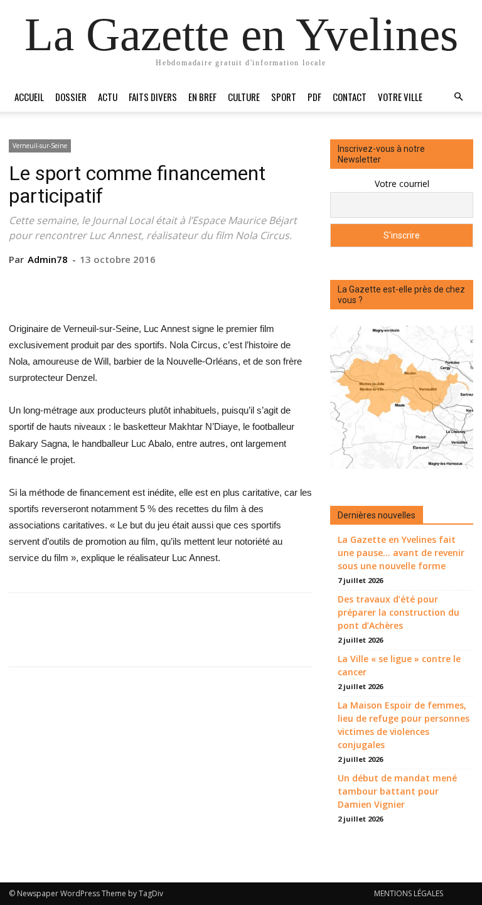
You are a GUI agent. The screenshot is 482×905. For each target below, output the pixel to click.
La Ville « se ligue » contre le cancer (399, 665)
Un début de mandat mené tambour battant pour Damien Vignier (397, 791)
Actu (107, 97)
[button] (458, 97)
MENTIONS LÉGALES (408, 893)
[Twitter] (131, 284)
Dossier (71, 97)
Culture (244, 97)
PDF (314, 97)
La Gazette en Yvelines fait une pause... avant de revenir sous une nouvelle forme (401, 552)
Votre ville (400, 97)
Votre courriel (402, 184)
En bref (202, 97)
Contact (350, 97)
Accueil (29, 97)
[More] (218, 284)
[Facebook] (102, 284)
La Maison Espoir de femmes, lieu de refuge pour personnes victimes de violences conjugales (403, 725)
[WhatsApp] (188, 284)
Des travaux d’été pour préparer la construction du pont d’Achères (398, 612)
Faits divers (153, 97)
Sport (283, 97)
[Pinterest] (160, 284)
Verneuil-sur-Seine (40, 145)
